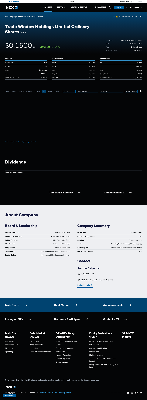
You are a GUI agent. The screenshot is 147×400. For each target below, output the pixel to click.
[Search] (109, 8)
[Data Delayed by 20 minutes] (117, 16)
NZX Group (134, 8)
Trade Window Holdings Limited (131, 40)
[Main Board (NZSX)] (114, 16)
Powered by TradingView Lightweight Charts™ (20, 142)
